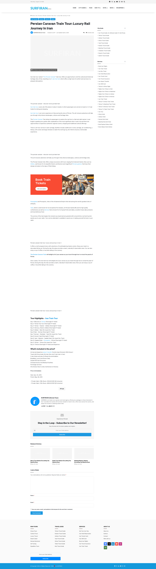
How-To (97, 7)
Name (32, 495)
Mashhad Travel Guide (104, 48)
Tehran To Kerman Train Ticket (106, 106)
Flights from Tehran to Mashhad (106, 91)
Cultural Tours (34, 533)
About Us (106, 531)
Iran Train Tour (51, 318)
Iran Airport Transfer (103, 81)
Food (90, 7)
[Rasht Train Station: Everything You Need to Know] (62, 453)
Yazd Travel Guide (103, 43)
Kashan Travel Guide (103, 45)
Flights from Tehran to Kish (105, 89)
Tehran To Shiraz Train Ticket (106, 101)
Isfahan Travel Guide (103, 38)
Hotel (105, 7)
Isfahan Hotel (101, 116)
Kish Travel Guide (59, 546)
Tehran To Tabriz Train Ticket (106, 109)
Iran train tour (34, 107)
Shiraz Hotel (101, 114)
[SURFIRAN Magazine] (41, 8)
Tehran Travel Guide (103, 35)
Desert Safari (33, 538)
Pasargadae (33, 201)
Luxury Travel (34, 536)
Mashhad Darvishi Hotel (104, 121)
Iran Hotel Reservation (104, 73)
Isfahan (32, 164)
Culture (41, 19)
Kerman (47, 210)
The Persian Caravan (49, 77)
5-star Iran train (55, 79)
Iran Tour (100, 111)
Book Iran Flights (102, 66)
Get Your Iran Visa (84, 531)
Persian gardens (77, 164)
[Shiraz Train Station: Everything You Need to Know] (40, 453)
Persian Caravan (37, 119)
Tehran (43, 321)
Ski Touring (33, 543)
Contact (106, 536)
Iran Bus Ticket (102, 71)
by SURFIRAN (58, 566)
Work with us (107, 538)
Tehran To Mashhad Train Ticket (106, 104)
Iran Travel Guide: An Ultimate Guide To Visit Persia (111, 33)
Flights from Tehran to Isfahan (106, 94)
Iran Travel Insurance (104, 79)
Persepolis (47, 340)
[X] (46, 406)
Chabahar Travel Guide (104, 50)
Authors (106, 533)
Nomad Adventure (35, 541)
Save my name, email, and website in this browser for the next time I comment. (52, 509)
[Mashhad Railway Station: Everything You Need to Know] (84, 453)
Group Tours (33, 531)
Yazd (31, 208)
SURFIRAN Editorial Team (39, 32)
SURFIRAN (121, 7)
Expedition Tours (34, 546)
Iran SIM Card (102, 84)
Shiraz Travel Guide (103, 40)
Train (62, 389)
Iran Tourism (39, 15)
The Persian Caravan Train (38, 254)
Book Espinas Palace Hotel (105, 124)
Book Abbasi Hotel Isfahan (105, 127)
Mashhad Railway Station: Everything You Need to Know (82, 461)
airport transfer (47, 352)
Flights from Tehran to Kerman (106, 96)
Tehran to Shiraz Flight (104, 86)
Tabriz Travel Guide (60, 543)
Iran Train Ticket (102, 68)
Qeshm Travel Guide (103, 55)
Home (74, 7)
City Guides (82, 7)
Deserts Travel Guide (103, 53)
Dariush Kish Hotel (103, 119)
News (111, 7)
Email (32, 502)
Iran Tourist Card (102, 76)
